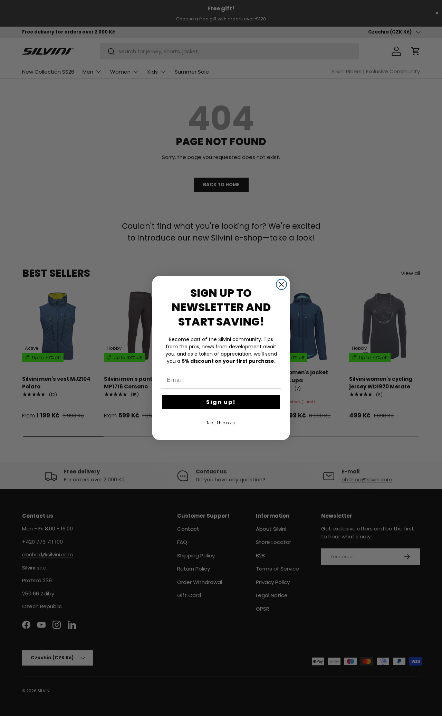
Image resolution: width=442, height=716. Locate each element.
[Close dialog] (281, 284)
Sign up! (221, 402)
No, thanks (221, 423)
